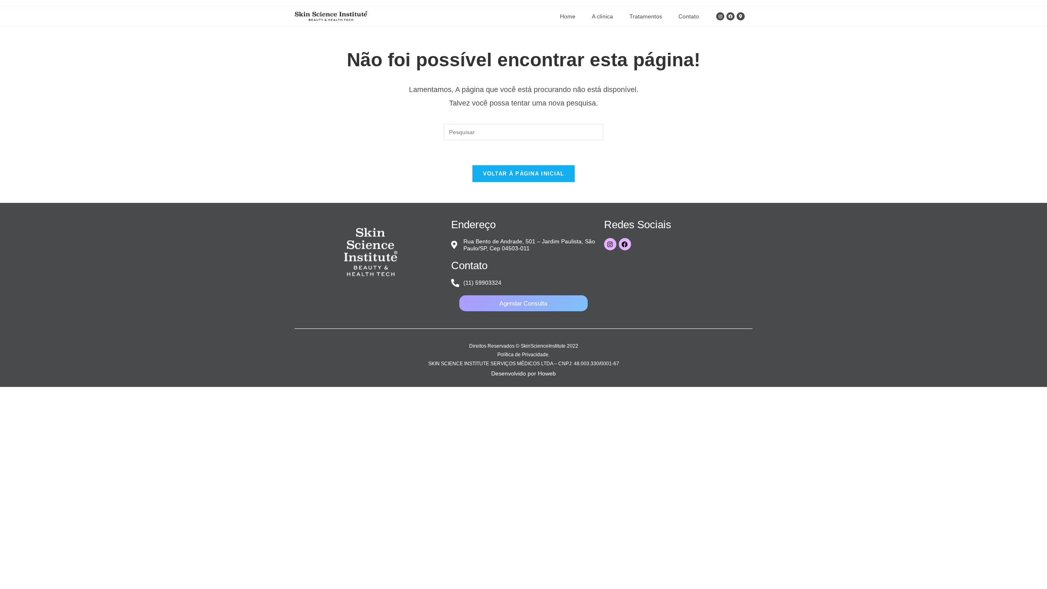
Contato (689, 16)
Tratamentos (645, 16)
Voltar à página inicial (523, 174)
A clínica (602, 16)
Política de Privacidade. (523, 354)
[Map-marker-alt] (741, 16)
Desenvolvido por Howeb (523, 373)
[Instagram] (720, 16)
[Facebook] (730, 16)
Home (567, 16)
